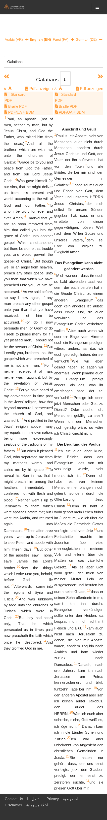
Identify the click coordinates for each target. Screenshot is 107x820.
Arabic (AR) (14, 39)
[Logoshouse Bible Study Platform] (19, 7)
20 (18, 566)
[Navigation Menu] (97, 7)
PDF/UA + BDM (20, 112)
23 (17, 616)
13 (17, 389)
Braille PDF (17, 106)
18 (25, 529)
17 (16, 499)
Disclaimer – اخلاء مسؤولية (26, 805)
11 (45, 345)
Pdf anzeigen (40, 89)
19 (35, 548)
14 (21, 419)
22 (17, 598)
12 (42, 364)
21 (12, 585)
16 (47, 468)
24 (44, 641)
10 (22, 321)
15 (18, 450)
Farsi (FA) (60, 39)
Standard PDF (14, 97)
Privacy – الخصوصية (63, 799)
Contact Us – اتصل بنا (22, 799)
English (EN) (40, 39)
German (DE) (86, 39)
